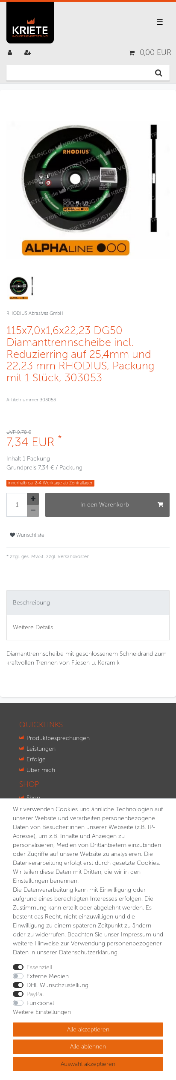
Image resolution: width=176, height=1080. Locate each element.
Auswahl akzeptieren (88, 1064)
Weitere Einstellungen (42, 1012)
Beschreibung (31, 602)
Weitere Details (33, 627)
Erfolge (36, 759)
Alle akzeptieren (88, 1029)
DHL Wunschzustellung (57, 985)
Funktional (40, 1003)
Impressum (136, 934)
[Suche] (159, 73)
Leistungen (41, 748)
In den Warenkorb (104, 504)
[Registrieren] (29, 52)
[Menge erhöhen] (33, 499)
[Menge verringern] (33, 511)
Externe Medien (47, 976)
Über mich (40, 770)
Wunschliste (29, 535)
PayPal (35, 994)
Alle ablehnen (88, 1046)
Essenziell (39, 967)
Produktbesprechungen (58, 738)
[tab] (88, 602)
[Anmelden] (10, 52)
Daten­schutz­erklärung (88, 952)
